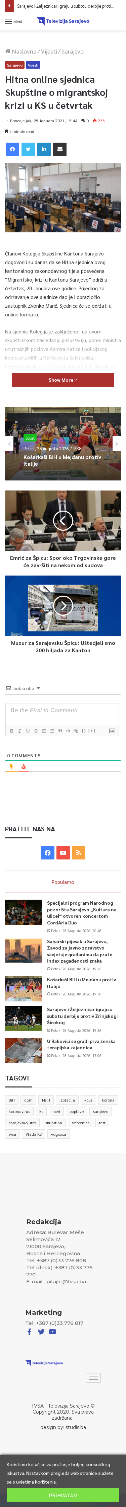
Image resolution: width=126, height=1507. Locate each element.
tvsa (12, 1134)
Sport (30, 438)
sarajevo (100, 1111)
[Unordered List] (52, 731)
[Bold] (11, 731)
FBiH (46, 1100)
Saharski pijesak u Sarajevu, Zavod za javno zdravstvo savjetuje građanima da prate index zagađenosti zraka (79, 951)
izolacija (67, 1100)
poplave (77, 1111)
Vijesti (49, 51)
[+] (92, 730)
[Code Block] (68, 731)
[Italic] (19, 731)
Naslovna (24, 51)
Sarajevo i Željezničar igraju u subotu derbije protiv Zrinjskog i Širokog (83, 1015)
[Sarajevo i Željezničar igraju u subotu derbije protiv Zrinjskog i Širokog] (23, 1018)
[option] (63, 443)
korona (108, 1100)
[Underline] (28, 731)
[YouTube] (63, 852)
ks (41, 1111)
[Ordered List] (44, 731)
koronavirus (19, 1111)
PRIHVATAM (63, 1495)
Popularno (63, 882)
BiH (12, 1100)
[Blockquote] (60, 731)
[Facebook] (12, 149)
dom (28, 1100)
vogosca (58, 1134)
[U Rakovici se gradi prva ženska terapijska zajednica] (23, 1050)
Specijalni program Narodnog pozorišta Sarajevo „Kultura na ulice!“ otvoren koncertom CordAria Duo (82, 912)
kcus (88, 1100)
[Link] (76, 731)
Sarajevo (72, 51)
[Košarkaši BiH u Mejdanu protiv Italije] (23, 988)
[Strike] (36, 731)
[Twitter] (28, 149)
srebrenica (81, 1122)
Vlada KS (34, 1134)
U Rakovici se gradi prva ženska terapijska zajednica (81, 1044)
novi (56, 1111)
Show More (61, 380)
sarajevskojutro (22, 1122)
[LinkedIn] (44, 149)
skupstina (53, 1122)
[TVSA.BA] (63, 21)
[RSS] (78, 852)
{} (84, 730)
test (102, 1122)
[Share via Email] (60, 149)
